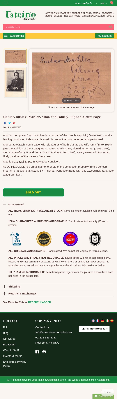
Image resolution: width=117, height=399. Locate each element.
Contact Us (42, 327)
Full (5, 327)
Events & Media (12, 356)
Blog (6, 333)
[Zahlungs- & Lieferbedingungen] (103, 321)
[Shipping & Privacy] (93, 321)
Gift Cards (9, 338)
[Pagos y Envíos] (112, 321)
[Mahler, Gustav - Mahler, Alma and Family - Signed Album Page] (15, 56)
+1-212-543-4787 (46, 337)
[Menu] (6, 3)
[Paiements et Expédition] (98, 321)
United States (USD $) (93, 329)
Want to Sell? (11, 350)
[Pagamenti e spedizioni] (107, 321)
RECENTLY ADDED (39, 302)
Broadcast (9, 344)
